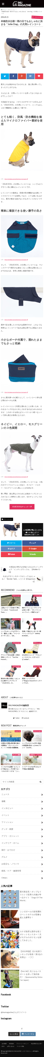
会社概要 (4, 1043)
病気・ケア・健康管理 (11, 871)
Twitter (17, 718)
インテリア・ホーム (10, 843)
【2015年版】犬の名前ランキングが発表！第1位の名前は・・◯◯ (31, 954)
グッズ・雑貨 (7, 829)
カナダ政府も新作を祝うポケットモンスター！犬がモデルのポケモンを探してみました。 (30, 935)
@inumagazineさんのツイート (14, 1012)
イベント (5, 815)
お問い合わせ (10, 1046)
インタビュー (7, 808)
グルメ (4, 857)
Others (4, 878)
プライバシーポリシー (22, 1043)
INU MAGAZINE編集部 (18, 705)
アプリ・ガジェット (10, 836)
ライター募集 (20, 1046)
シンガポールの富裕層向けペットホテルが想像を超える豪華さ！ (30, 914)
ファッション (11, 9)
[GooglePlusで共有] (22, 76)
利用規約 (11, 1043)
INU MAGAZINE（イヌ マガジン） (21, 1051)
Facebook (26, 718)
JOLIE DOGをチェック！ (21, 507)
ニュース (5, 794)
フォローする (29, 1034)
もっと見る (14, 1034)
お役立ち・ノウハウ (10, 864)
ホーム (4, 9)
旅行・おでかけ (8, 850)
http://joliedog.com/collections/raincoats (16, 179)
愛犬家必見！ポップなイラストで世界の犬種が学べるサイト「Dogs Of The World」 (31, 896)
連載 (3, 801)
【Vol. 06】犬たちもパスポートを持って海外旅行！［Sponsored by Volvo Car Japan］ (31, 975)
